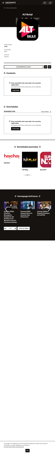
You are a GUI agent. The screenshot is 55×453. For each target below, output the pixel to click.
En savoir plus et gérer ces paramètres (14, 447)
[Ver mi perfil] (50, 2)
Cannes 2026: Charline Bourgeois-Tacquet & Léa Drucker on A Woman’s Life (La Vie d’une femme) (10, 217)
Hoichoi (7, 163)
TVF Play (25, 170)
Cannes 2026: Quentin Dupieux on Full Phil (43, 213)
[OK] (27, 450)
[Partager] (45, 66)
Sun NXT (43, 170)
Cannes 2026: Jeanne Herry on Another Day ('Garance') (26, 214)
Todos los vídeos (24, 228)
